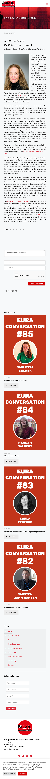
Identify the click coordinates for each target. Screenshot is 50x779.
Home (10, 631)
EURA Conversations (15, 648)
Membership (12, 661)
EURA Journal (12, 652)
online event (22, 95)
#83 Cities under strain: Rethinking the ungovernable (24, 532)
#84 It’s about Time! (11, 456)
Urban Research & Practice (14, 747)
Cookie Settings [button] (9, 774)
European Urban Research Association (22, 739)
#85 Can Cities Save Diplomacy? (16, 380)
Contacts (11, 665)
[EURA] (8, 3)
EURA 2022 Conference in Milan (18, 201)
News (9, 640)
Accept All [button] (22, 774)
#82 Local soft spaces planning (16, 607)
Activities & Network (15, 657)
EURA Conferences (14, 644)
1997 (39, 215)
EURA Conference (11, 749)
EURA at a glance (13, 636)
